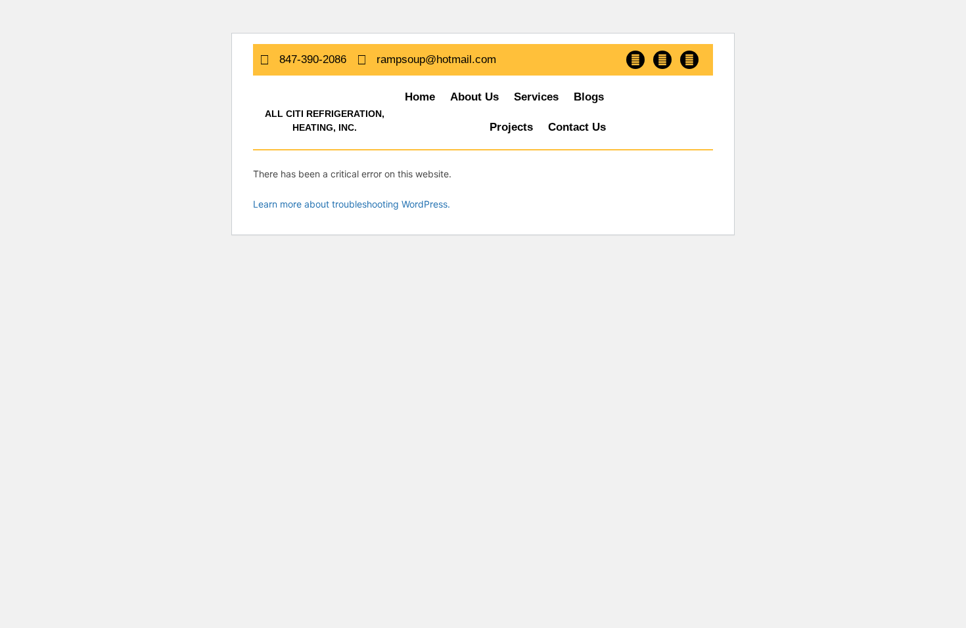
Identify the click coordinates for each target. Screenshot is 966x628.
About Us (474, 97)
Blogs (589, 97)
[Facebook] (635, 60)
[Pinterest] (689, 60)
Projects (511, 127)
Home (420, 97)
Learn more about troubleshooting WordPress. (351, 204)
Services (536, 97)
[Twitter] (662, 60)
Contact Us (577, 127)
